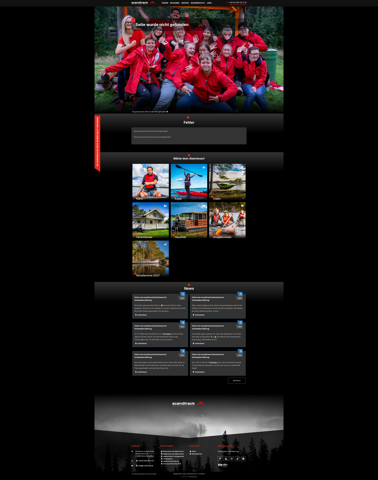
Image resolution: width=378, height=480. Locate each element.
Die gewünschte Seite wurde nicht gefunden (149, 112)
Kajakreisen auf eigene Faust (173, 454)
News (194, 451)
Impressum (177, 474)
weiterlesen (142, 315)
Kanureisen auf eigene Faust (173, 451)
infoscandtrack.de (145, 466)
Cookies (202, 474)
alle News (237, 381)
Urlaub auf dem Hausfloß (172, 464)
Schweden (167, 334)
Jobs (209, 3)
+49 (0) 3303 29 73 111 (238, 2)
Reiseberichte (197, 454)
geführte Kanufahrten (171, 461)
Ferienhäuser (168, 459)
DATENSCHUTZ (192, 474)
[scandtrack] (189, 408)
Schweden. (213, 362)
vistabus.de (193, 476)
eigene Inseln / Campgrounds (173, 456)
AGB (184, 474)
